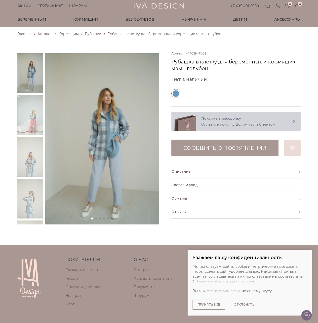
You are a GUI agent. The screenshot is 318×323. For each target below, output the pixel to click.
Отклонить (244, 304)
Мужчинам (193, 19)
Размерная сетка (82, 270)
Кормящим (85, 19)
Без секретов (140, 19)
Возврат (73, 295)
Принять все (209, 304)
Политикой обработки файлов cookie (225, 281)
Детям (240, 19)
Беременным (31, 19)
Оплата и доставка (83, 287)
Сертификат (50, 6)
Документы (144, 287)
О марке (142, 270)
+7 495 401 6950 (245, 6)
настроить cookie (227, 291)
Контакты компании (153, 278)
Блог (70, 304)
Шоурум (78, 6)
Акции (24, 6)
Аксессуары (287, 19)
